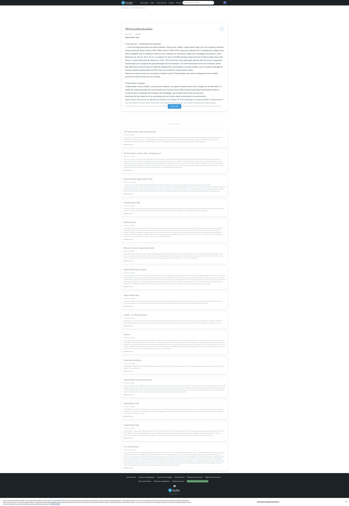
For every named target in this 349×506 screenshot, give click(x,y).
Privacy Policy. (55, 504)
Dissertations (144, 3)
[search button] (212, 3)
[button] (222, 29)
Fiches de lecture (162, 3)
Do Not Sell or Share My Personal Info (268, 501)
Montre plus (174, 106)
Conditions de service (178, 481)
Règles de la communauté (213, 477)
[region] (174, 502)
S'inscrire (179, 3)
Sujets (152, 3)
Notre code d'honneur (145, 481)
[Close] (346, 502)
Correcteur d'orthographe (164, 477)
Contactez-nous (131, 477)
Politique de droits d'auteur (195, 477)
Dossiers (171, 3)
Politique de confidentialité (161, 481)
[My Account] (224, 3)
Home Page (125, 8)
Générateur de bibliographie (147, 477)
